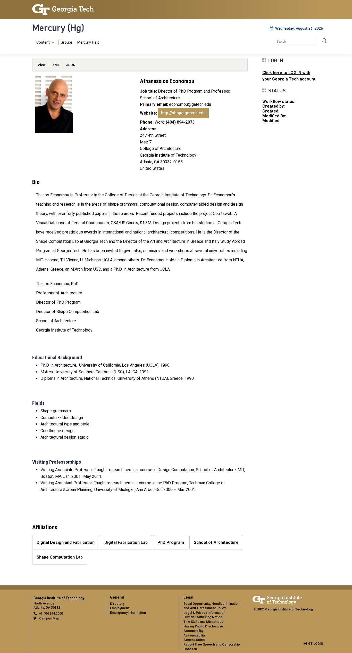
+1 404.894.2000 (51, 613)
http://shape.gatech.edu (183, 112)
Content (43, 43)
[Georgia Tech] (65, 9)
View (42, 65)
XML (56, 65)
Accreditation (194, 640)
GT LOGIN (315, 644)
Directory (117, 604)
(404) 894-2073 (180, 122)
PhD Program (170, 542)
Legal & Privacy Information (204, 613)
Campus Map (49, 618)
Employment (119, 608)
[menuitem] (67, 42)
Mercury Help (88, 42)
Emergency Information (128, 613)
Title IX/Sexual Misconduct (203, 622)
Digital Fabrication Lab (126, 542)
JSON (71, 65)
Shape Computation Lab (60, 557)
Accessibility (193, 631)
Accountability (194, 635)
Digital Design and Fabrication (66, 542)
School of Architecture (216, 542)
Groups (67, 42)
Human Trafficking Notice (202, 617)
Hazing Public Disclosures (203, 626)
